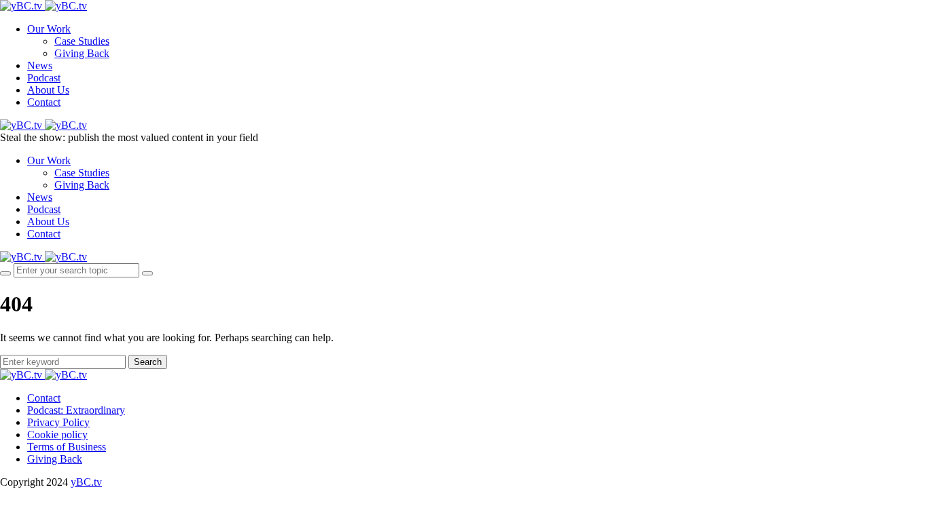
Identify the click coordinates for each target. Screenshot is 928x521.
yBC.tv (86, 482)
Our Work (49, 29)
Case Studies (81, 41)
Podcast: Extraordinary (76, 410)
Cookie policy (57, 434)
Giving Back (81, 53)
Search (148, 362)
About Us (48, 90)
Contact (43, 102)
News (39, 65)
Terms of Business (66, 446)
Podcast (43, 77)
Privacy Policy (58, 422)
